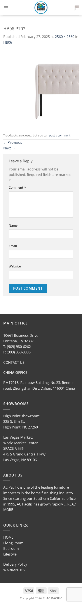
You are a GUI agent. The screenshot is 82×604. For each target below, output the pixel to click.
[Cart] (75, 7)
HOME (8, 537)
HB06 (7, 42)
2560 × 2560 (64, 36)
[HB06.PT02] (41, 88)
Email (13, 246)
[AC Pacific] (41, 7)
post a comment (59, 135)
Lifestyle (10, 554)
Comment (17, 187)
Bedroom (11, 548)
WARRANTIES (14, 570)
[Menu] (6, 7)
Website (15, 266)
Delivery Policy (15, 564)
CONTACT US (13, 362)
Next (9, 148)
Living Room (13, 543)
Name (13, 225)
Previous (12, 142)
